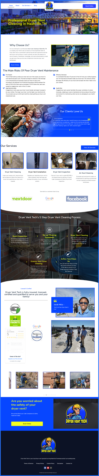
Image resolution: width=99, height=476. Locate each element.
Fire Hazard (9, 75)
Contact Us (69, 463)
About (17, 5)
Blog (35, 5)
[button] (70, 55)
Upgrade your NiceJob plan (15, 358)
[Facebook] (45, 468)
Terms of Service (28, 463)
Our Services (26, 5)
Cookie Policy (50, 463)
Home (11, 5)
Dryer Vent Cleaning (13, 172)
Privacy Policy (40, 463)
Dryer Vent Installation (37, 172)
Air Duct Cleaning (86, 173)
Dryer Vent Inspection (61, 172)
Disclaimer (60, 463)
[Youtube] (48, 468)
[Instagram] (51, 468)
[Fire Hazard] (4, 75)
